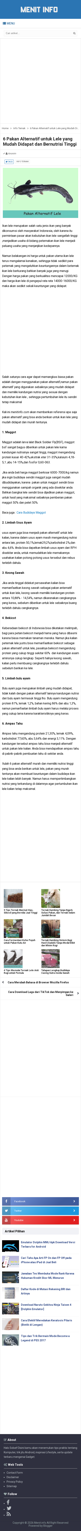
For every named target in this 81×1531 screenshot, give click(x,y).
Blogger (48, 1525)
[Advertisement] (40, 80)
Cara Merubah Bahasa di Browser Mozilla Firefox (38, 982)
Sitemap (12, 1486)
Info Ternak (22, 162)
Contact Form (15, 1472)
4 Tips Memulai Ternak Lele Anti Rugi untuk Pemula (21, 971)
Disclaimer (13, 1477)
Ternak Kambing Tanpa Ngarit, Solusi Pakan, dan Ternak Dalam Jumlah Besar (58, 913)
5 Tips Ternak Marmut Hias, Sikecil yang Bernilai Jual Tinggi (20, 911)
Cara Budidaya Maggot (31, 512)
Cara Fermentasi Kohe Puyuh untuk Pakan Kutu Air (19, 941)
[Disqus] (40, 1047)
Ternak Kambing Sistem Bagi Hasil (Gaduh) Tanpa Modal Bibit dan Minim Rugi (58, 943)
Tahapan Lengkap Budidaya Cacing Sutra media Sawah (55, 971)
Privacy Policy (15, 1481)
